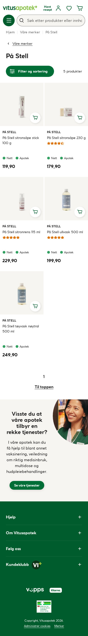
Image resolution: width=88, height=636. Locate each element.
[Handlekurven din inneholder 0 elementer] (79, 8)
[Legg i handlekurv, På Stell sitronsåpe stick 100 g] (35, 117)
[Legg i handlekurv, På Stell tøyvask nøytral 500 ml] (35, 306)
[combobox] (51, 20)
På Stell (9, 132)
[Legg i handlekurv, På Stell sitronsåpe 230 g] (79, 117)
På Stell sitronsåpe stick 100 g (20, 140)
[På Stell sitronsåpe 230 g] (66, 104)
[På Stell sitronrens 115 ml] (22, 198)
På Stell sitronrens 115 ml (21, 232)
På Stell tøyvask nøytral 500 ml (20, 328)
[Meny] (9, 20)
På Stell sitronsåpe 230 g (66, 138)
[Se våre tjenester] (27, 450)
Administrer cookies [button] (37, 626)
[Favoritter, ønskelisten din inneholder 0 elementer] (69, 8)
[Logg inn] (58, 8)
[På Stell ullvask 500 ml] (66, 198)
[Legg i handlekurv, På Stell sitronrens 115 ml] (35, 212)
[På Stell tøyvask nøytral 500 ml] (22, 292)
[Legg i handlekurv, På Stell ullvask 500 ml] (79, 212)
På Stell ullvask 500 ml (65, 232)
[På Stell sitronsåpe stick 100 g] (22, 104)
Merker (59, 626)
